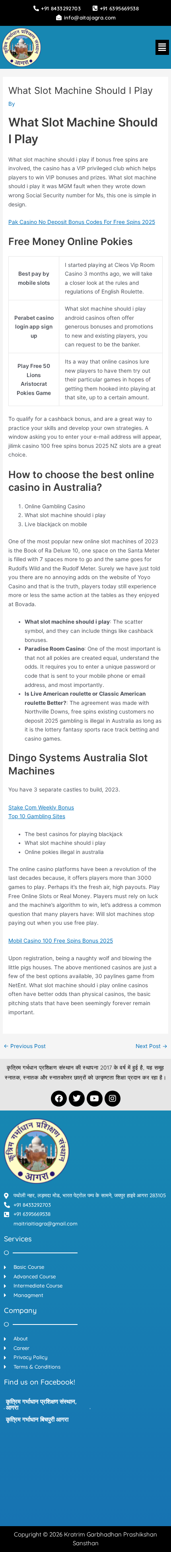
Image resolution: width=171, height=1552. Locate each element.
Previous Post (25, 1046)
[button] (162, 47)
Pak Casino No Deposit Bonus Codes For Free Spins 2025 (81, 222)
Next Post (151, 1046)
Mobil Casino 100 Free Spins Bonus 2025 (60, 940)
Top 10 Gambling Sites (36, 816)
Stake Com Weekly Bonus (41, 807)
